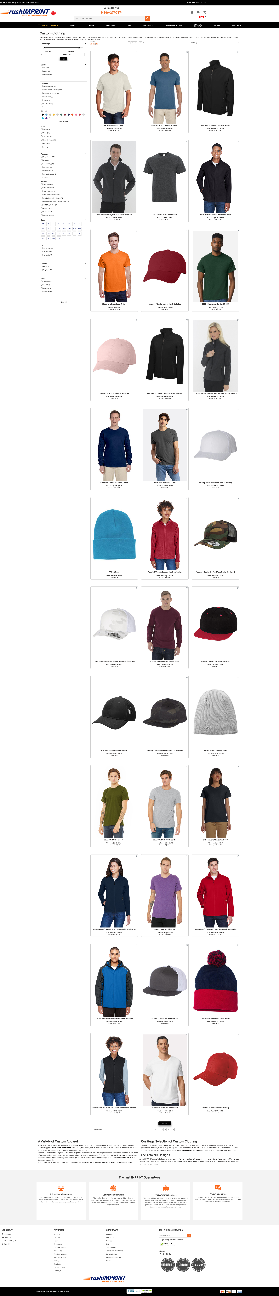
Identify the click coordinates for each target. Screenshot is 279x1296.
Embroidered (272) (49, 157)
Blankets (57, 1264)
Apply (63, 59)
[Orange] (72, 114)
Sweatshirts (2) (48, 104)
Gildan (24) (46, 133)
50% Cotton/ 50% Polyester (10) (53, 198)
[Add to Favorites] (136, 52)
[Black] (42, 114)
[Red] (79, 114)
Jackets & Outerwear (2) (51, 93)
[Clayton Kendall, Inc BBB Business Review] (134, 1293)
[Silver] (83, 114)
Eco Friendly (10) (48, 164)
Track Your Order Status (196, 2)
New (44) (45, 160)
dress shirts (56, 1148)
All (97, 44)
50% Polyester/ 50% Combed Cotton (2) (56, 201)
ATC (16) (45, 147)
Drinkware (58, 1244)
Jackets (57, 1237)
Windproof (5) (47, 167)
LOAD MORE (165, 1123)
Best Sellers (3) (48, 170)
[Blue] (46, 114)
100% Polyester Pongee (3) (51, 194)
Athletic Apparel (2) (49, 86)
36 (91, 44)
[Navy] (68, 114)
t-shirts (118, 37)
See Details (35, 2)
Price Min (48, 51)
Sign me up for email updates (172, 1240)
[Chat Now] (198, 12)
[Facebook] (160, 1254)
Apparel (57, 1234)
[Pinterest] (170, 1254)
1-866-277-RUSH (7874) (104, 1162)
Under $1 (57, 1271)
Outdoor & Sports (60, 1254)
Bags (56, 1241)
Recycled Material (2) (49, 174)
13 (140, 43)
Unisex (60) (46, 71)
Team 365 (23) (47, 136)
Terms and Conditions (114, 1251)
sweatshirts (66, 1148)
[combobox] (214, 42)
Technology (58, 1251)
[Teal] (42, 118)
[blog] (167, 1254)
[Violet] (46, 118)
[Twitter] (163, 1254)
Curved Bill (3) (47, 281)
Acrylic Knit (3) (47, 208)
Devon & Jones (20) (49, 140)
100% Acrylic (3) (48, 184)
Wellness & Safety (60, 1257)
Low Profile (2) (47, 251)
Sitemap (109, 1261)
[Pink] (76, 114)
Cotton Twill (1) (47, 212)
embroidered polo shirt (191, 1150)
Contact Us (7, 1234)
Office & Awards (60, 1248)
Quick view (114, 73)
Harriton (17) (47, 143)
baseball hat (124, 1158)
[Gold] (54, 114)
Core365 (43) (47, 129)
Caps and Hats (59, 1267)
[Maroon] (65, 114)
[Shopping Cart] (204, 12)
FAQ (107, 1244)
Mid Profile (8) (47, 255)
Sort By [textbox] (194, 43)
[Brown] (50, 114)
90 (94, 44)
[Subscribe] (189, 1235)
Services (109, 1241)
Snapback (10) (47, 270)
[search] (147, 18)
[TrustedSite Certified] (167, 1244)
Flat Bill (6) (46, 285)
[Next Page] (143, 43)
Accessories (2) (48, 97)
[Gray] (57, 114)
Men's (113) (46, 68)
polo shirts (133, 37)
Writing (56, 1261)
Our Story (110, 1237)
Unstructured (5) (48, 292)
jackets (124, 37)
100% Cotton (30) (48, 188)
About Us (109, 1234)
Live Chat (8, 1237)
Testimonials (111, 1248)
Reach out (235, 1161)
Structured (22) (48, 288)
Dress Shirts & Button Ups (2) (52, 89)
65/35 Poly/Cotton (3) (50, 205)
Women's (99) (47, 74)
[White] (50, 118)
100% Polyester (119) (49, 191)
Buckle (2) (46, 266)
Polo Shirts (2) (47, 100)
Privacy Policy (111, 1254)
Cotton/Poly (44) (48, 215)
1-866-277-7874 (112, 12)
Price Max (71, 51)
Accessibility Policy (113, 1257)
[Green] (61, 114)
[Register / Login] (192, 12)
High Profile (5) (48, 248)
